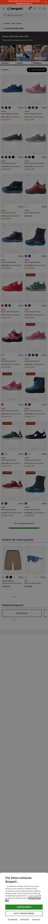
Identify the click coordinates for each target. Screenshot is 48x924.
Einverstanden (24, 907)
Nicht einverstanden (24, 913)
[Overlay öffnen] (31, 3)
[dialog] (24, 898)
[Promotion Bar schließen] (45, 2)
